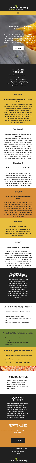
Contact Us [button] (18, 48)
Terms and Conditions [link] (18, 451)
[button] (18, 13)
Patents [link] (18, 453)
